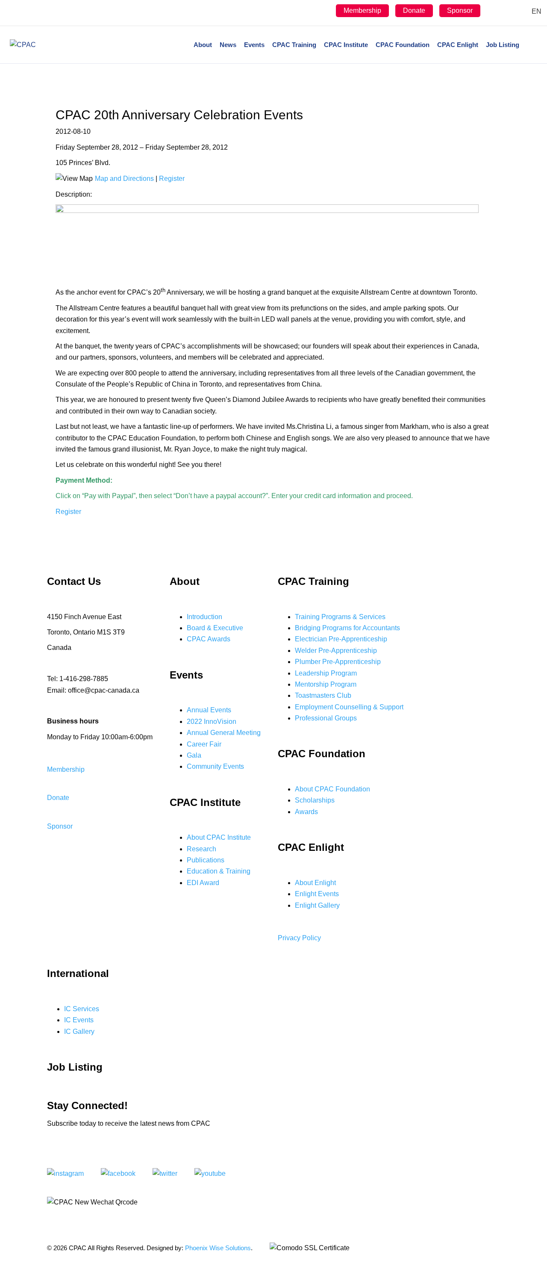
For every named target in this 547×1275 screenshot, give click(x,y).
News (228, 44)
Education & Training (218, 871)
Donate (414, 10)
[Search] (530, 45)
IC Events (79, 1020)
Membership (362, 10)
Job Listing (502, 44)
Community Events (215, 766)
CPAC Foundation (402, 44)
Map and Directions (124, 178)
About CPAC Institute (219, 837)
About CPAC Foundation (332, 789)
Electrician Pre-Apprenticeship (341, 639)
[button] (66, 769)
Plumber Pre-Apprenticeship (338, 661)
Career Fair (204, 744)
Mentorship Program (325, 684)
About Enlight (315, 882)
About (203, 44)
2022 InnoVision (211, 721)
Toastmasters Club (323, 695)
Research (201, 849)
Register (172, 178)
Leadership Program (326, 673)
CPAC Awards (208, 639)
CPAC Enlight (457, 44)
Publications (205, 860)
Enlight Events (317, 893)
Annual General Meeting (224, 732)
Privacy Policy (299, 937)
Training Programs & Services (340, 616)
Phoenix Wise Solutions (218, 1247)
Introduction (204, 616)
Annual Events (209, 710)
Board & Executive (215, 628)
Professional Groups (326, 718)
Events (254, 44)
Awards (306, 811)
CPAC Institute (346, 44)
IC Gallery (79, 1031)
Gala (194, 755)
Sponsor (460, 10)
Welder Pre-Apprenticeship (336, 650)
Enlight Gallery (317, 905)
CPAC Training (294, 44)
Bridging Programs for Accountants (347, 628)
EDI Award (203, 882)
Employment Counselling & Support (349, 707)
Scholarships (315, 800)
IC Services (81, 1008)
